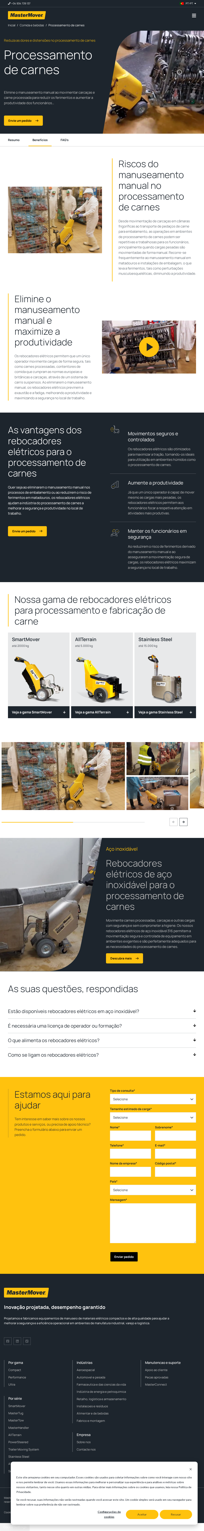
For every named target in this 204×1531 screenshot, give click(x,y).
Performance (17, 1377)
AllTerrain (15, 1435)
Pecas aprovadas (156, 1377)
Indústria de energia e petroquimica (101, 1392)
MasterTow (16, 1420)
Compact (14, 1370)
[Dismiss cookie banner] (190, 1469)
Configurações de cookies (109, 1514)
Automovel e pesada (91, 1377)
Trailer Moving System (23, 1449)
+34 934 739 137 (20, 3)
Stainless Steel (18, 1456)
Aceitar (142, 1514)
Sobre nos (84, 1442)
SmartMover (16, 1406)
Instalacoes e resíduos (92, 1406)
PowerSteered (18, 1442)
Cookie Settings (14, 1527)
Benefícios (40, 140)
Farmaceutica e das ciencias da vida (101, 1384)
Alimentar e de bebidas (93, 1413)
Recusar (176, 1514)
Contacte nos (86, 1449)
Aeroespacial (86, 1370)
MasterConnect (156, 1384)
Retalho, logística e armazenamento (101, 1399)
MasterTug (15, 1413)
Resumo (14, 140)
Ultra (11, 1384)
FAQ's (65, 140)
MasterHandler (18, 1428)
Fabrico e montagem (91, 1421)
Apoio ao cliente (156, 1370)
